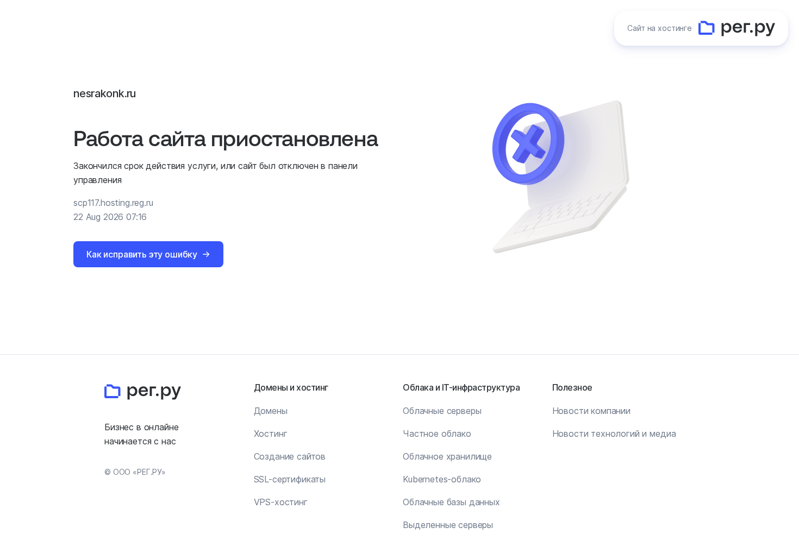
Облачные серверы (442, 410)
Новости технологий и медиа (614, 433)
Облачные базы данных (451, 502)
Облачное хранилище (447, 456)
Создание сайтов (290, 456)
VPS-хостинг (281, 502)
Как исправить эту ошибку (141, 254)
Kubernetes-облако (442, 479)
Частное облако (437, 433)
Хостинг (271, 433)
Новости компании (591, 410)
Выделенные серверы (448, 524)
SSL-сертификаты (290, 479)
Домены (271, 410)
